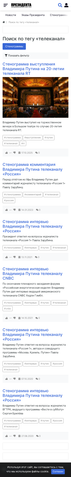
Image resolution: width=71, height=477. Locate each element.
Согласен (58, 471)
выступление (33, 137)
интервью (31, 247)
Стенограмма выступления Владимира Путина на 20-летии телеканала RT (33, 69)
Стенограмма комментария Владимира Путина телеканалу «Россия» (33, 169)
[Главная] (4, 22)
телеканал (12, 143)
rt (24, 143)
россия (10, 200)
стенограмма (13, 137)
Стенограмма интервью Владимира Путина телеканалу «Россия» (33, 226)
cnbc (8, 308)
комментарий (33, 194)
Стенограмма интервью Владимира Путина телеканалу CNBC (33, 273)
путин (49, 137)
